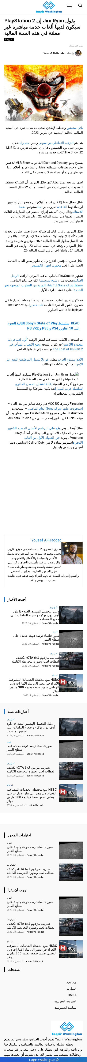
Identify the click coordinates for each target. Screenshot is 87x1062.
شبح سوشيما (48, 280)
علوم (55, 631)
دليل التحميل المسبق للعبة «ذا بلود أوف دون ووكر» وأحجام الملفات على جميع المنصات (35, 615)
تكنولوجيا (9, 39)
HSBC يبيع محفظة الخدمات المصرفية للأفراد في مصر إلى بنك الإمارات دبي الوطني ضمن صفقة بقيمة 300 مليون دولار (34, 685)
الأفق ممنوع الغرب (70, 359)
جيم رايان (24, 143)
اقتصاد (55, 675)
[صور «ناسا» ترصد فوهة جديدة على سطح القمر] (71, 639)
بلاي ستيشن (75, 128)
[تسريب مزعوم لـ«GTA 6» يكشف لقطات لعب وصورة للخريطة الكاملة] (71, 661)
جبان (39, 207)
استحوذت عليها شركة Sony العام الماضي (55, 408)
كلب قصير (36, 305)
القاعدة (62, 207)
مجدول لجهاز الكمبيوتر (46, 265)
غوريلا (45, 359)
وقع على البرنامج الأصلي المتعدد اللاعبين (33, 428)
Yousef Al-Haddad (55, 53)
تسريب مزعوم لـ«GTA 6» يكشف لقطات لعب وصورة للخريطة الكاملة (35, 659)
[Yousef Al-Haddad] (79, 53)
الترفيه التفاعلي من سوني (56, 143)
